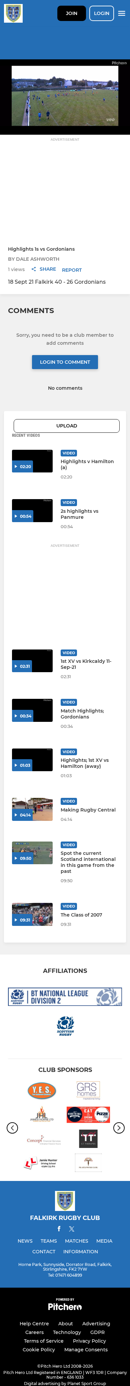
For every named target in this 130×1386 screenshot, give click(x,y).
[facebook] (59, 1229)
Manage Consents (86, 1350)
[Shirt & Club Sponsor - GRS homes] (88, 1091)
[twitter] (71, 1230)
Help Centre (34, 1324)
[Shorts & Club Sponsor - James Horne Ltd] (41, 1116)
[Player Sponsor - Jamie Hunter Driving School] (41, 1164)
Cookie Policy (39, 1350)
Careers (34, 1332)
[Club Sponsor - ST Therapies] (88, 1140)
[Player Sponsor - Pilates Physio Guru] (88, 1164)
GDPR (97, 1332)
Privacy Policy (89, 1341)
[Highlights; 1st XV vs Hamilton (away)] (32, 760)
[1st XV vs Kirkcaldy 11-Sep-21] (32, 660)
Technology (67, 1332)
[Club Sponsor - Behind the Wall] (88, 1116)
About (65, 1324)
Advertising (96, 1324)
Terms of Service (44, 1341)
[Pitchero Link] (65, 1308)
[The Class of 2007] (32, 914)
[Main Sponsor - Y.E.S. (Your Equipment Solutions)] (41, 1091)
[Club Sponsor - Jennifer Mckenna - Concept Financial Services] (41, 1140)
